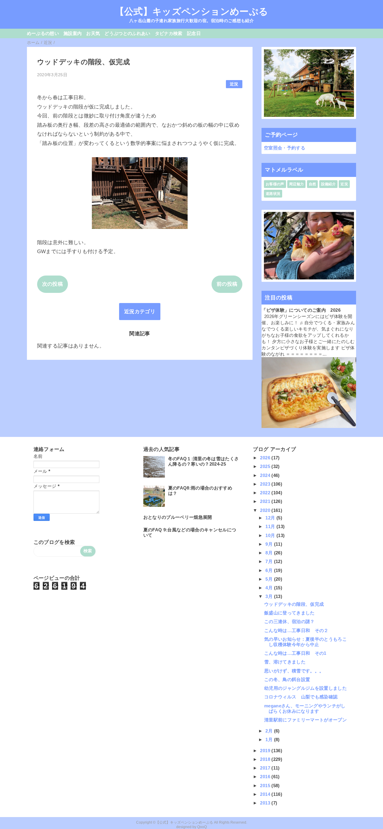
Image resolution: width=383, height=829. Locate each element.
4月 (269, 587)
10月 (270, 535)
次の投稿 (52, 284)
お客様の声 (275, 184)
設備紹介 (328, 184)
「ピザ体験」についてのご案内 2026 (301, 310)
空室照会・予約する (284, 147)
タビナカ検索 (169, 33)
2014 (265, 794)
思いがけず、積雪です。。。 (294, 670)
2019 (265, 750)
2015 (265, 785)
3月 (269, 596)
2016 (265, 776)
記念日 (194, 33)
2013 (265, 802)
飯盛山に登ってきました (289, 612)
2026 (265, 457)
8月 (269, 552)
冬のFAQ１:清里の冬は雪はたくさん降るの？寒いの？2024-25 (203, 461)
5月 (269, 579)
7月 (269, 561)
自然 (312, 184)
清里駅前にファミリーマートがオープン (305, 719)
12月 (270, 517)
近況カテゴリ (139, 311)
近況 (234, 84)
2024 (265, 475)
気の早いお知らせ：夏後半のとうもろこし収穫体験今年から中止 (305, 642)
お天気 (93, 33)
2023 (265, 484)
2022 (265, 492)
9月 (269, 544)
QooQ (202, 827)
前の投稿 (227, 284)
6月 (269, 570)
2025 (265, 466)
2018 (265, 759)
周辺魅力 (296, 184)
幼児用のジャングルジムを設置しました (305, 688)
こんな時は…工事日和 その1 (295, 653)
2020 (265, 510)
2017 (265, 767)
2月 (269, 730)
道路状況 (273, 194)
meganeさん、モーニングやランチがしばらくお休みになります (305, 708)
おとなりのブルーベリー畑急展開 (177, 517)
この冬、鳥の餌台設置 (287, 679)
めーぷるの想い (43, 33)
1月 (269, 739)
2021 (265, 501)
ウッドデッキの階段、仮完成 (294, 604)
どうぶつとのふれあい (127, 33)
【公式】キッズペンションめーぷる (191, 11)
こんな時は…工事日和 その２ (296, 630)
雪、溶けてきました (285, 661)
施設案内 (72, 33)
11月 (270, 526)
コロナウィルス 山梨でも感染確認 (301, 696)
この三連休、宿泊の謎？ (289, 621)
